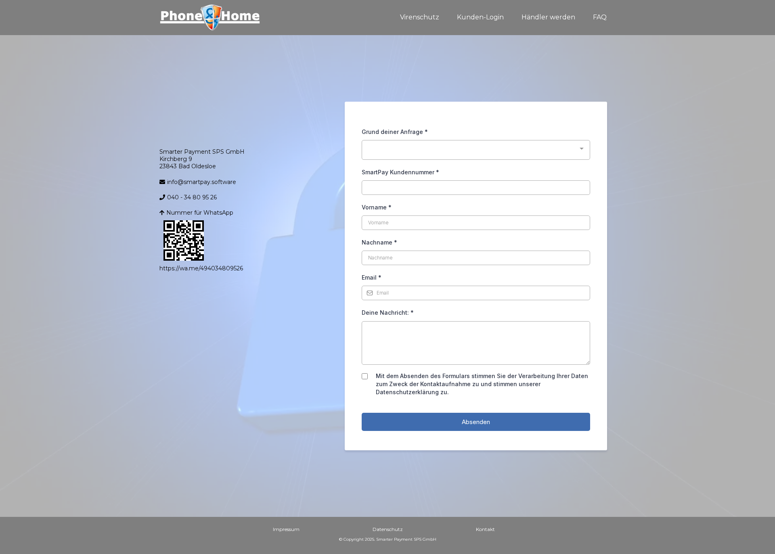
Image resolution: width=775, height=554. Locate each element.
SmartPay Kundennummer (400, 172)
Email (371, 277)
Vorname (377, 207)
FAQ (600, 17)
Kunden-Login (480, 17)
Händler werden (548, 17)
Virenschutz (419, 17)
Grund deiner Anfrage (395, 131)
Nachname (379, 242)
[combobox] (476, 150)
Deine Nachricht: (388, 312)
